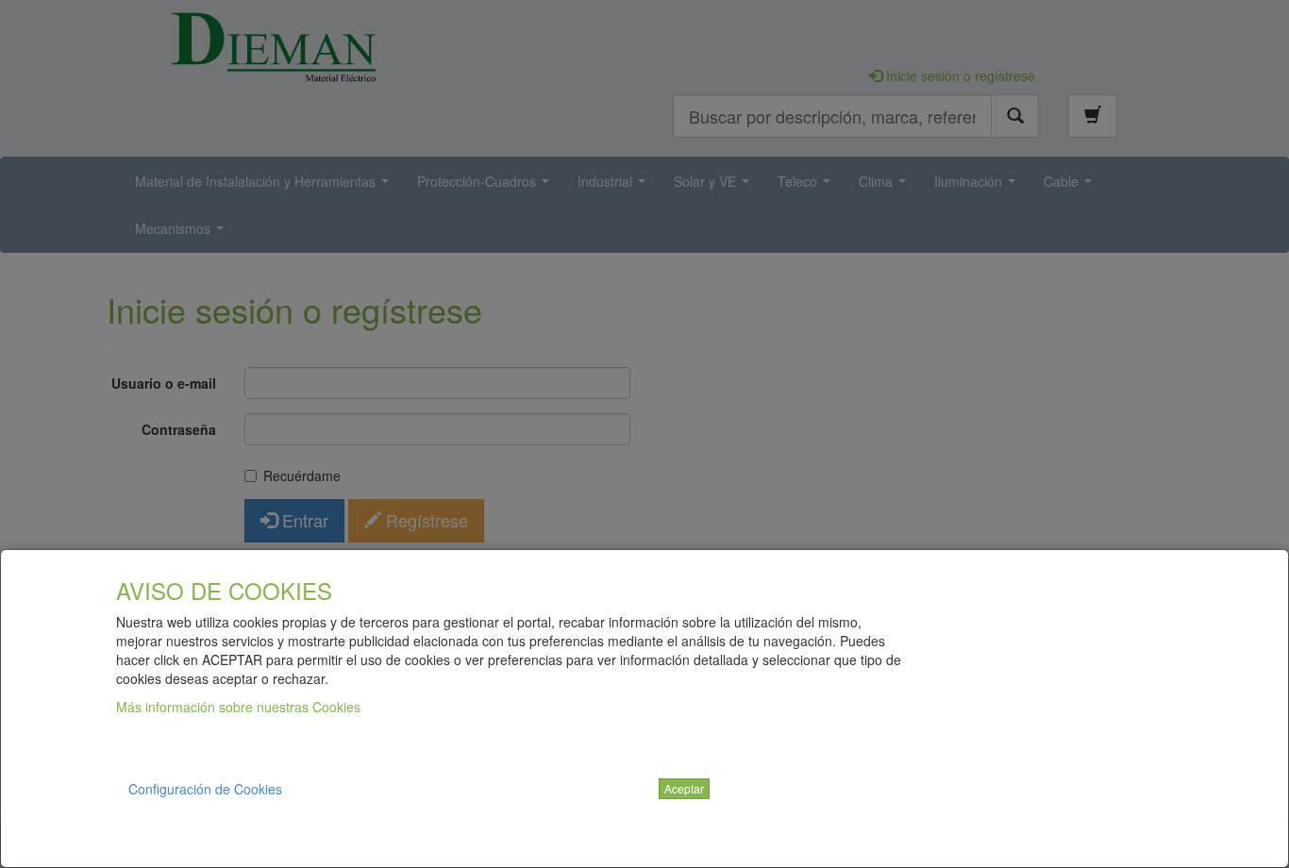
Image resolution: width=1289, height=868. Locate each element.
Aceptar (684, 788)
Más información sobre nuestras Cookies (238, 706)
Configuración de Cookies (205, 788)
